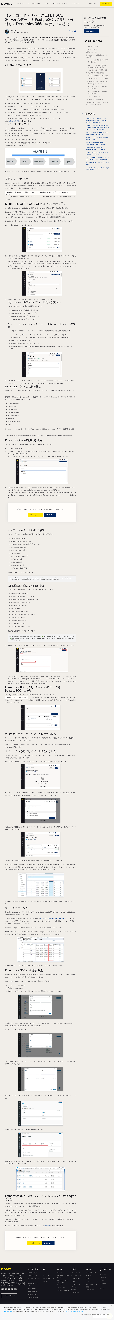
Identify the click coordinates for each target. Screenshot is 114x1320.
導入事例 (47, 1226)
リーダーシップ (75, 1284)
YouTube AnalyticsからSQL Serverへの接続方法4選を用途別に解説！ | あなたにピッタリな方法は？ (97, 127)
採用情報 (73, 1290)
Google (102, 1280)
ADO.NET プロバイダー (34, 1279)
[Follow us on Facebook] (69, 31)
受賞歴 (73, 1281)
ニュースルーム (75, 1278)
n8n (101, 1286)
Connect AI (46, 1276)
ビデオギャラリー (91, 1290)
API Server (31, 1286)
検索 (95, 4)
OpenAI (102, 1289)
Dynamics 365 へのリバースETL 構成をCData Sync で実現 (97, 103)
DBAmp (45, 1281)
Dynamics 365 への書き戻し (95, 99)
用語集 (88, 1287)
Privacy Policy (8, 1311)
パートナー (60, 1285)
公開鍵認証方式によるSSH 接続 (98, 79)
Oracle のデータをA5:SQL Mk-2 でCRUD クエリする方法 (97, 154)
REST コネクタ (32, 1289)
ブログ (88, 1278)
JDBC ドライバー (33, 1276)
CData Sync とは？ (92, 46)
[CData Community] (15, 1289)
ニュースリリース (76, 1276)
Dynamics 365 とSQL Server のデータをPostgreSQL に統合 (96, 83)
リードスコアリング (94, 97)
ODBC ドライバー (33, 1273)
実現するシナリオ (91, 52)
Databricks (103, 1277)
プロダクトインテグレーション (63, 1276)
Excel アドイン (32, 1291)
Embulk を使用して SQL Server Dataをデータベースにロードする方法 (97, 159)
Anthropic (103, 1275)
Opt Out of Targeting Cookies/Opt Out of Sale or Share (95, 1314)
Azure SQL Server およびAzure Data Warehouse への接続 (97, 66)
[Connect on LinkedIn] (75, 31)
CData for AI (75, 4)
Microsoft (103, 1283)
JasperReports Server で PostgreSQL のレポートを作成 (95, 149)
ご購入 (90, 4)
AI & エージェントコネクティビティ (62, 1281)
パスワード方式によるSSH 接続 (98, 76)
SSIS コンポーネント (48, 1278)
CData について (75, 1273)
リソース (88, 1281)
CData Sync (46, 1273)
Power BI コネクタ (33, 1294)
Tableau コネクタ (33, 1297)
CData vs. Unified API (63, 1290)
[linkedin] (2, 1289)
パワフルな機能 (14, 121)
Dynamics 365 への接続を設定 (97, 70)
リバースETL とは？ (92, 49)
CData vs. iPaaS (61, 1288)
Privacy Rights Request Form (74, 1311)
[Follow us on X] (72, 31)
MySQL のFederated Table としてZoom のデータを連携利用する (96, 144)
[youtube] (9, 1289)
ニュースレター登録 (91, 1284)
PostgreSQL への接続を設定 (95, 73)
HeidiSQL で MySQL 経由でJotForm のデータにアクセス (97, 138)
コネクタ (59, 1273)
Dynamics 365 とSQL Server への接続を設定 (96, 56)
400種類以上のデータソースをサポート (53, 918)
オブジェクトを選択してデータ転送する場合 (98, 93)
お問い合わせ (105, 4)
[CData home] (7, 3)
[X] (6, 1289)
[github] (12, 1289)
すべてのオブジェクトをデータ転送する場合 (97, 88)
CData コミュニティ (91, 1273)
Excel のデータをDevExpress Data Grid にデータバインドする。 (97, 133)
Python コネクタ (33, 1283)
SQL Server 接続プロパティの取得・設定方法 (98, 61)
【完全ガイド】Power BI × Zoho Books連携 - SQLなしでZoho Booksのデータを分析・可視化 (97, 120)
